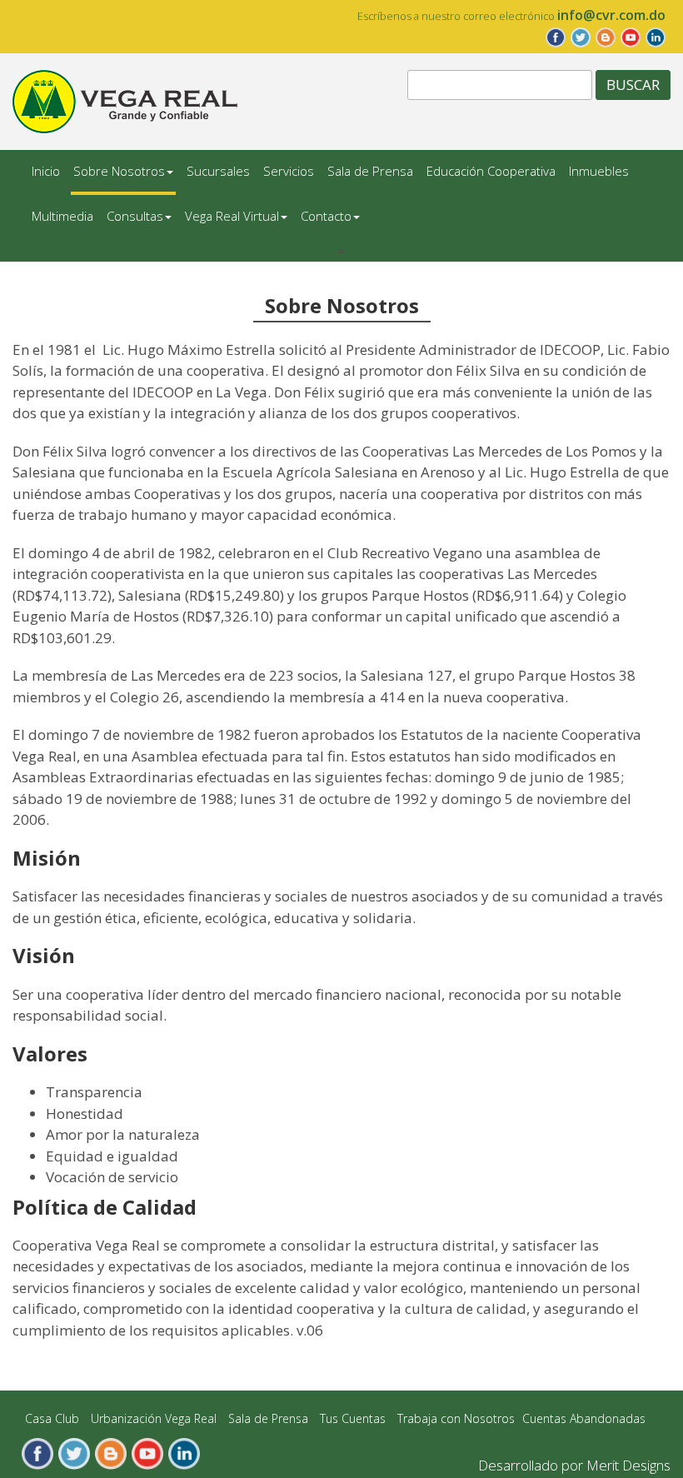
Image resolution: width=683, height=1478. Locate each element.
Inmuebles (599, 170)
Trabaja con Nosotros (456, 1418)
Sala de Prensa (370, 170)
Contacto (326, 215)
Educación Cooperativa (491, 170)
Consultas (135, 215)
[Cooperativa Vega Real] (124, 100)
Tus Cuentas (353, 1418)
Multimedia (62, 215)
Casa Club (52, 1418)
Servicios (288, 170)
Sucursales (218, 170)
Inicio (46, 170)
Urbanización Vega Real (154, 1418)
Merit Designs (628, 1465)
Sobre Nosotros (119, 170)
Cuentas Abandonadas (584, 1418)
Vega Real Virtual (232, 215)
